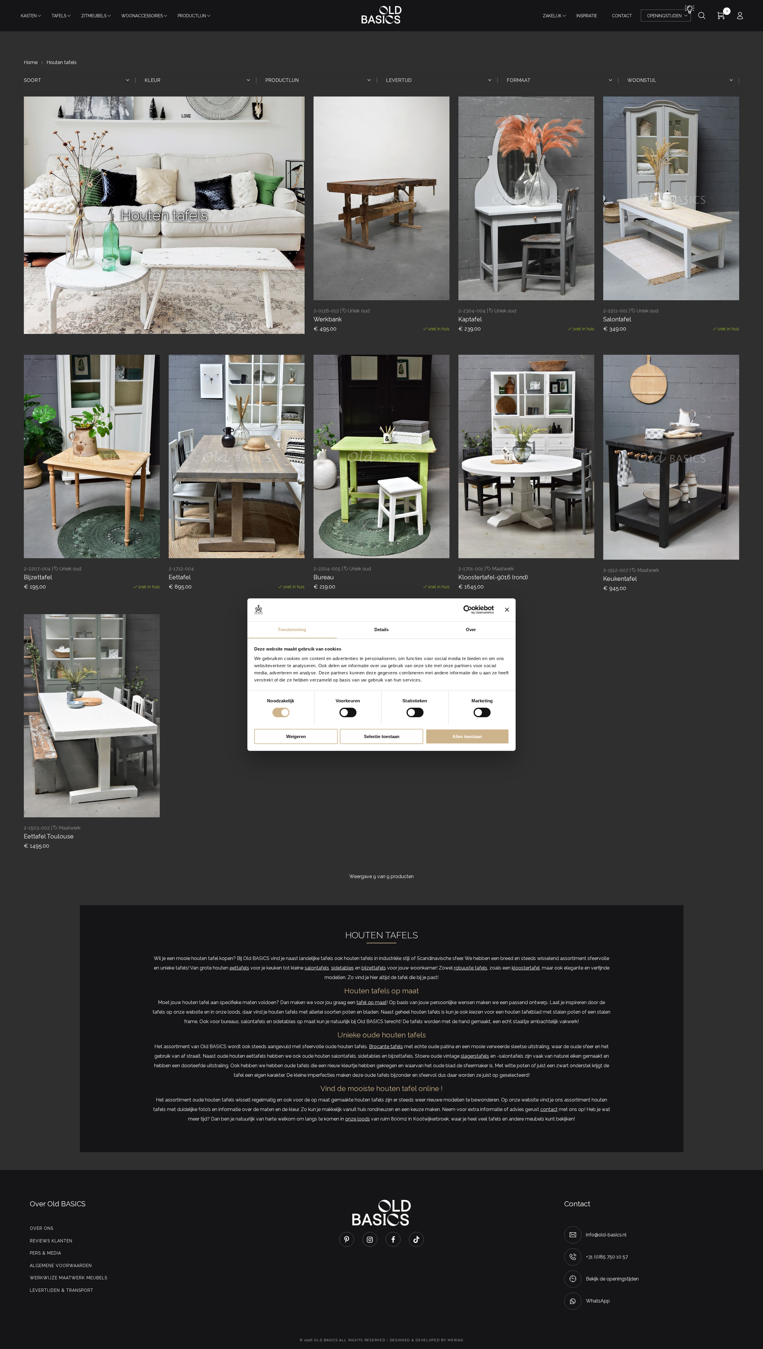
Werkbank (328, 319)
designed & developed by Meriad (426, 1340)
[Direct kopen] (414, 284)
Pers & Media (45, 1253)
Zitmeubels (93, 15)
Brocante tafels (386, 1046)
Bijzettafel (38, 577)
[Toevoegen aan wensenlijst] (393, 284)
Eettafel (180, 577)
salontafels (317, 968)
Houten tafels (61, 62)
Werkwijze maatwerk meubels (68, 1278)
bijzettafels (374, 968)
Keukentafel (620, 578)
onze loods (357, 1119)
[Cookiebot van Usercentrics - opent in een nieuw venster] (468, 609)
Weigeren (296, 736)
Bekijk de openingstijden (612, 1279)
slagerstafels (475, 1056)
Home (31, 62)
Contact (622, 15)
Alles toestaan (467, 736)
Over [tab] (471, 629)
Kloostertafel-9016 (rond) (493, 577)
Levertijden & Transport (61, 1290)
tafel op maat (371, 1002)
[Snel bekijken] (373, 284)
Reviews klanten (51, 1241)
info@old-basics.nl (606, 1235)
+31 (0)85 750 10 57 (607, 1257)
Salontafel (617, 319)
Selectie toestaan (381, 736)
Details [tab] (381, 629)
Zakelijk (552, 15)
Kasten (29, 15)
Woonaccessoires (142, 15)
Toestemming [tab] (292, 629)
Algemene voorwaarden (61, 1266)
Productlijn (192, 15)
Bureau (324, 577)
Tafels (59, 15)
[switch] (347, 712)
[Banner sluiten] (507, 610)
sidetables (342, 968)
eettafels (239, 968)
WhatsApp (598, 1301)
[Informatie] (559, 542)
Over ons (41, 1228)
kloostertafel (526, 968)
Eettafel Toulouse (49, 836)
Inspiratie (586, 15)
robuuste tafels (470, 968)
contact (549, 1109)
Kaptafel (470, 319)
